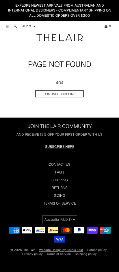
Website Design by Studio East (61, 250)
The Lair (29, 250)
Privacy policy (32, 254)
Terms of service (59, 254)
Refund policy (97, 250)
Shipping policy (86, 254)
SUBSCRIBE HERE (59, 146)
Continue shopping (59, 94)
